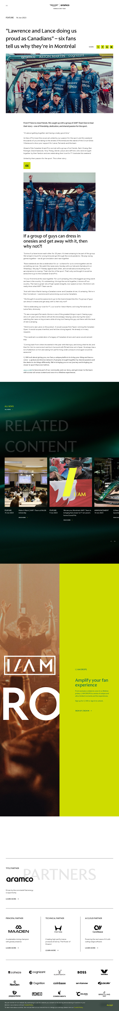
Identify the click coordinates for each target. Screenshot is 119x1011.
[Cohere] (14, 972)
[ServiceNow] (82, 983)
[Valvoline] (104, 972)
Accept (110, 1005)
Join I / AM (27, 370)
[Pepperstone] (14, 994)
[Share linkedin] (107, 47)
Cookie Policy (28, 1005)
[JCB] (37, 994)
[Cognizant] (37, 972)
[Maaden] (18, 928)
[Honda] (58, 928)
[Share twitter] (98, 47)
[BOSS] (82, 972)
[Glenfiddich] (59, 972)
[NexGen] (14, 983)
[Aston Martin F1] (59, 6)
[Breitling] (104, 994)
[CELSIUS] (82, 994)
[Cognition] (37, 983)
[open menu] (7, 6)
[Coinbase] (59, 983)
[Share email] (111, 47)
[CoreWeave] (98, 928)
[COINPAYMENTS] (59, 994)
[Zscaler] (104, 983)
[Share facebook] (102, 47)
